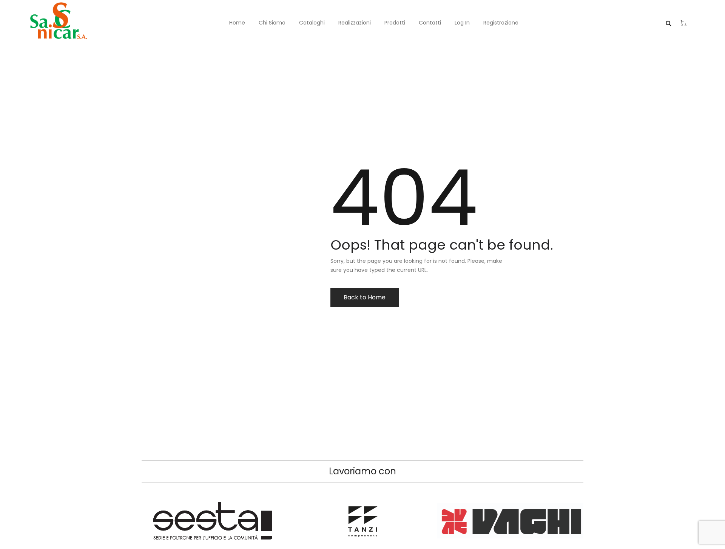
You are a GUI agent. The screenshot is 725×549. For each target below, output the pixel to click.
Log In (462, 22)
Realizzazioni (354, 22)
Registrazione (500, 22)
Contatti (430, 22)
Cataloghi (312, 22)
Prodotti (394, 22)
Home (237, 22)
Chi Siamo (272, 22)
